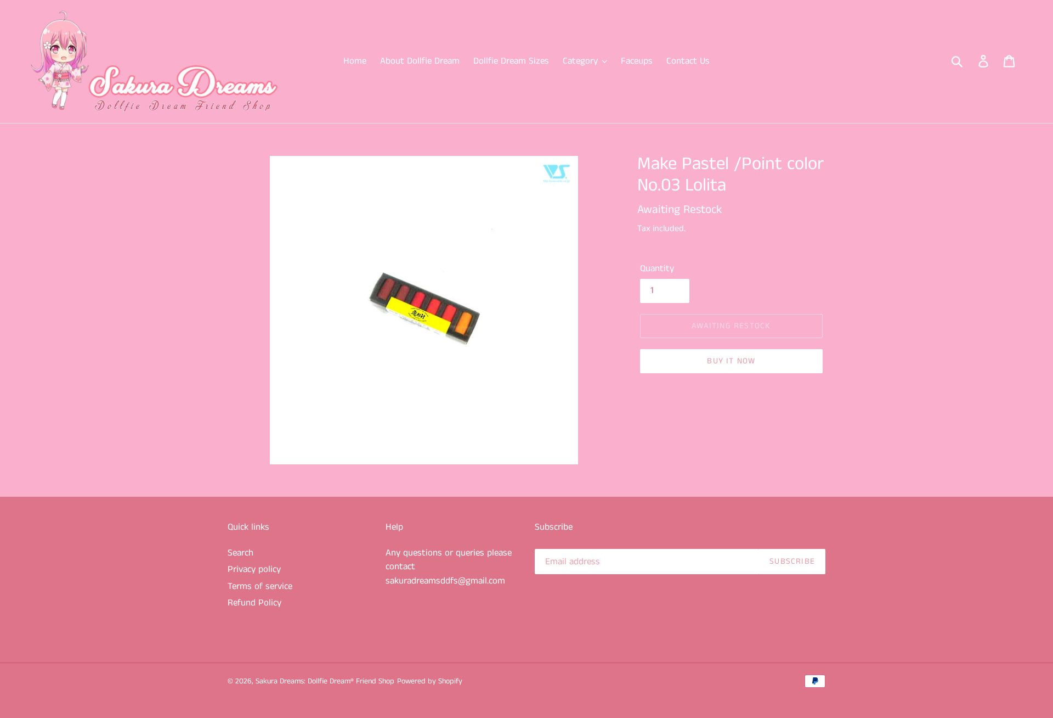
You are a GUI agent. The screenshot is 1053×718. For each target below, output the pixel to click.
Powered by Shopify (429, 681)
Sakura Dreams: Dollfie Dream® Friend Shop (325, 681)
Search (240, 552)
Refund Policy (254, 602)
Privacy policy (254, 569)
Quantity (657, 268)
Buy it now (731, 361)
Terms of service (260, 586)
